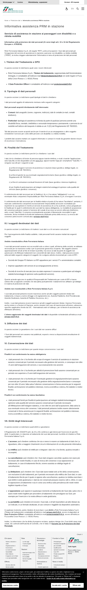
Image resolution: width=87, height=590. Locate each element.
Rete (23, 538)
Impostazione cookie (10, 585)
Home (6, 20)
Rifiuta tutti (77, 585)
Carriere (20, 2)
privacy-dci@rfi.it (41, 217)
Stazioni (24, 549)
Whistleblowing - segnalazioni (37, 2)
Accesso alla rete (10, 565)
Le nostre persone (11, 549)
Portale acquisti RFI (59, 554)
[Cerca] (78, 9)
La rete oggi (26, 541)
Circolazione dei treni (44, 556)
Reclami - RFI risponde (71, 2)
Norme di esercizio (43, 558)
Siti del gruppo (7, 2)
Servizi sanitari (10, 567)
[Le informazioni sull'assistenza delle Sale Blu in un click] (66, 8)
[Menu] (82, 9)
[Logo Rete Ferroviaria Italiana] (13, 9)
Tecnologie (41, 545)
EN (72, 9)
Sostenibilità (9, 552)
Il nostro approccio (43, 567)
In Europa (25, 545)
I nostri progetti (27, 543)
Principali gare (57, 541)
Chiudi (79, 534)
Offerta (7, 562)
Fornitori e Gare (58, 538)
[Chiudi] (83, 572)
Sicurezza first (42, 543)
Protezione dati (16, 20)
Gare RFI (56, 552)
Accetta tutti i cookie (59, 585)
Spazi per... (26, 561)
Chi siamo (8, 538)
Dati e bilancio (9, 554)
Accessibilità (26, 556)
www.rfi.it (39, 161)
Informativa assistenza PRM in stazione (36, 20)
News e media (58, 562)
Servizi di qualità (27, 558)
